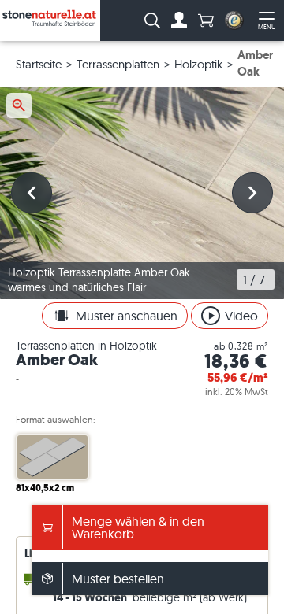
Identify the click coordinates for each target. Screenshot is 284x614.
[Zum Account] (179, 20)
